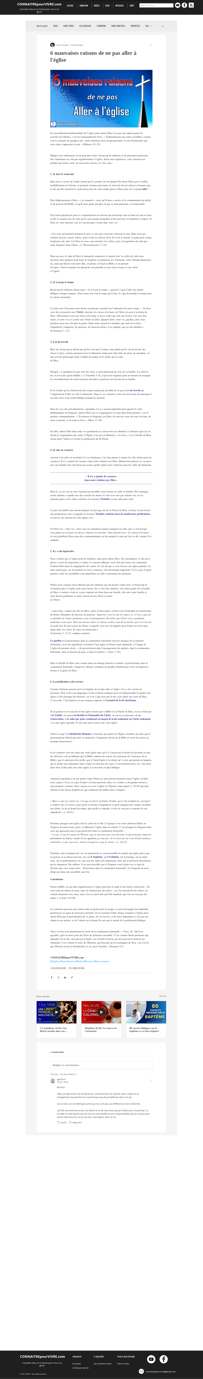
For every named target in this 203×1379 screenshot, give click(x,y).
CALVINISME (101, 25)
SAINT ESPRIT (68, 25)
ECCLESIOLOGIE (85, 25)
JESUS (55, 25)
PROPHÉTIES (135, 25)
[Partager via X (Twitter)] (58, 977)
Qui (96, 1363)
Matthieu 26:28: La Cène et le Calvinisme (101, 1029)
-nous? (109, 1363)
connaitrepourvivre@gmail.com (161, 1371)
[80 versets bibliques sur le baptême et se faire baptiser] (146, 1012)
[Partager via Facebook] (51, 977)
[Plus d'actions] (150, 45)
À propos (76, 1363)
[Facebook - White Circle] (184, 5)
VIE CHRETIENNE (76, 968)
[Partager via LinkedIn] (65, 977)
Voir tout (162, 996)
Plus (147, 25)
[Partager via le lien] (72, 977)
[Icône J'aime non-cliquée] (58, 1122)
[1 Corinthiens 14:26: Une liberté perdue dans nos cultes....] (57, 1012)
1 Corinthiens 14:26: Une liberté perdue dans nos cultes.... (53, 1030)
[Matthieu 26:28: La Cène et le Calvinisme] (101, 1012)
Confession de (79, 1368)
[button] (162, 26)
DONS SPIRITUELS (118, 25)
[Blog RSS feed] (191, 5)
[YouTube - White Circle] (177, 5)
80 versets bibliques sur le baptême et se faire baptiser (144, 1029)
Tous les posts (42, 25)
